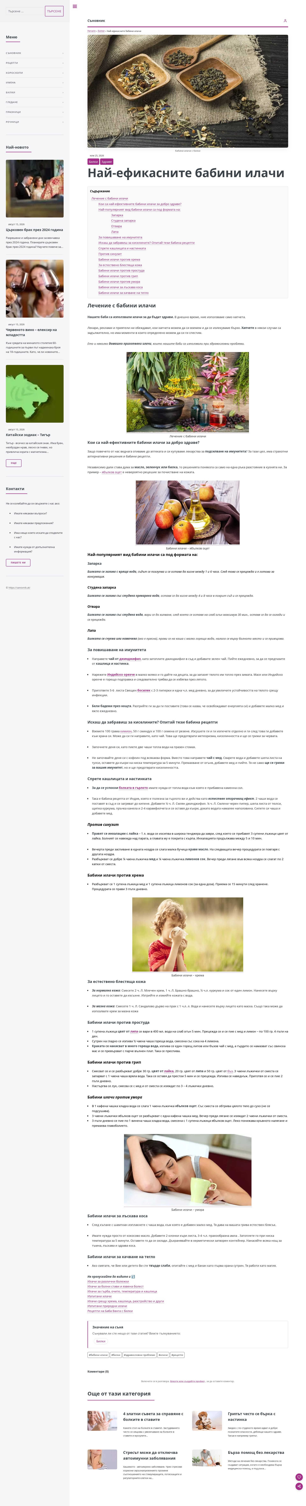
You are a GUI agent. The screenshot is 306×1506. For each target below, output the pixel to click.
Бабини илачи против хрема (119, 259)
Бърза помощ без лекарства (256, 1452)
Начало (91, 30)
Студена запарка (123, 220)
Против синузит (110, 254)
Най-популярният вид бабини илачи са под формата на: (139, 209)
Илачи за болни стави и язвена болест (115, 1286)
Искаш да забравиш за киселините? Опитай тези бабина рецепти (146, 243)
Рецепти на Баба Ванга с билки (110, 1311)
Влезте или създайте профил (187, 1381)
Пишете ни (18, 562)
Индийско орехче (121, 674)
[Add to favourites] (299, 1477)
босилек (143, 690)
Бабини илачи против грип (118, 276)
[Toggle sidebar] (75, 6)
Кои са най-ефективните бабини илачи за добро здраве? (139, 204)
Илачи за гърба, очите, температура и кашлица (122, 1291)
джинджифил (130, 659)
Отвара (116, 226)
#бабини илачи (98, 1354)
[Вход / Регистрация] (285, 20)
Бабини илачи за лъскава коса (120, 287)
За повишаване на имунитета (120, 237)
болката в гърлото (133, 788)
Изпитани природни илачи (107, 1306)
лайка (169, 1071)
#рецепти (177, 1354)
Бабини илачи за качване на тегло (123, 293)
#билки (115, 1354)
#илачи (163, 1354)
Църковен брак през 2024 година (34, 230)
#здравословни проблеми (139, 1354)
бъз (230, 1071)
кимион (126, 731)
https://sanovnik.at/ (19, 587)
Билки (101, 30)
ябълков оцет (112, 472)
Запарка (117, 215)
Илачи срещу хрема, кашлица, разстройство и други (125, 1301)
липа (134, 1031)
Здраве (107, 162)
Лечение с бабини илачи (109, 198)
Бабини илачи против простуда (121, 270)
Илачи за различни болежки (108, 1281)
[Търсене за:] (25, 11)
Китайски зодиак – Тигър (28, 435)
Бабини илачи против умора (119, 281)
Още (14, 463)
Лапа (114, 232)
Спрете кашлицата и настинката (122, 248)
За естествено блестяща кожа (120, 265)
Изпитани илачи (99, 1296)
